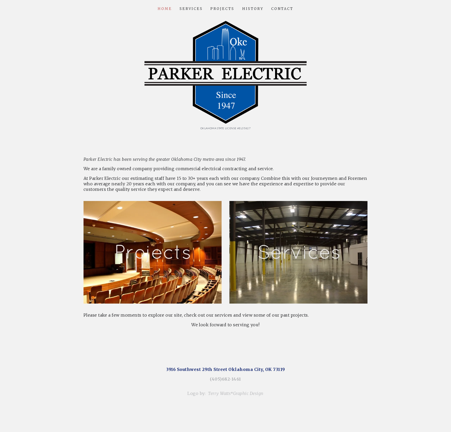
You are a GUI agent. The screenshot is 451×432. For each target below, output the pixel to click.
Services (191, 9)
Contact (282, 9)
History (253, 9)
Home (165, 9)
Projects (222, 9)
